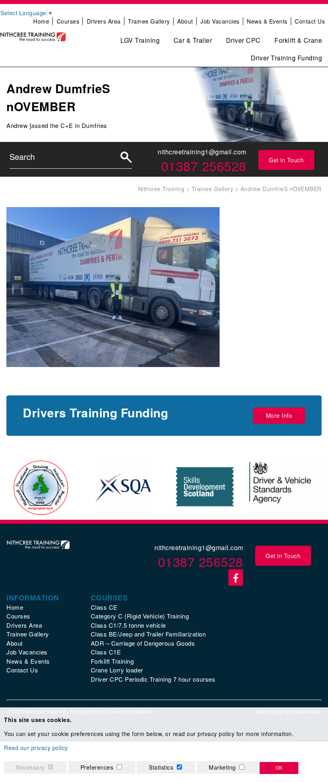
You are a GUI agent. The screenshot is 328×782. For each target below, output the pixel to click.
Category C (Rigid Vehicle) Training (140, 616)
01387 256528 (203, 165)
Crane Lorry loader (117, 670)
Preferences (97, 767)
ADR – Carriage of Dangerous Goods (143, 643)
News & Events (267, 21)
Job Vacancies (220, 21)
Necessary (30, 767)
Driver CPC (243, 40)
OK (279, 768)
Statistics (161, 767)
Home (41, 21)
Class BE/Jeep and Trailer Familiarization (148, 634)
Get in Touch (286, 160)
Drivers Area (104, 21)
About (185, 21)
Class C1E (106, 652)
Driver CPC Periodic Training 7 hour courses (153, 679)
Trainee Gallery (149, 21)
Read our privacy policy (36, 748)
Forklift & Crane (298, 40)
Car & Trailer (193, 40)
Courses (68, 21)
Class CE (104, 607)
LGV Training (140, 40)
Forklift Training (112, 661)
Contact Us (310, 21)
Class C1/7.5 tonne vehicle (128, 625)
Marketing (222, 767)
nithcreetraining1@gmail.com (202, 151)
